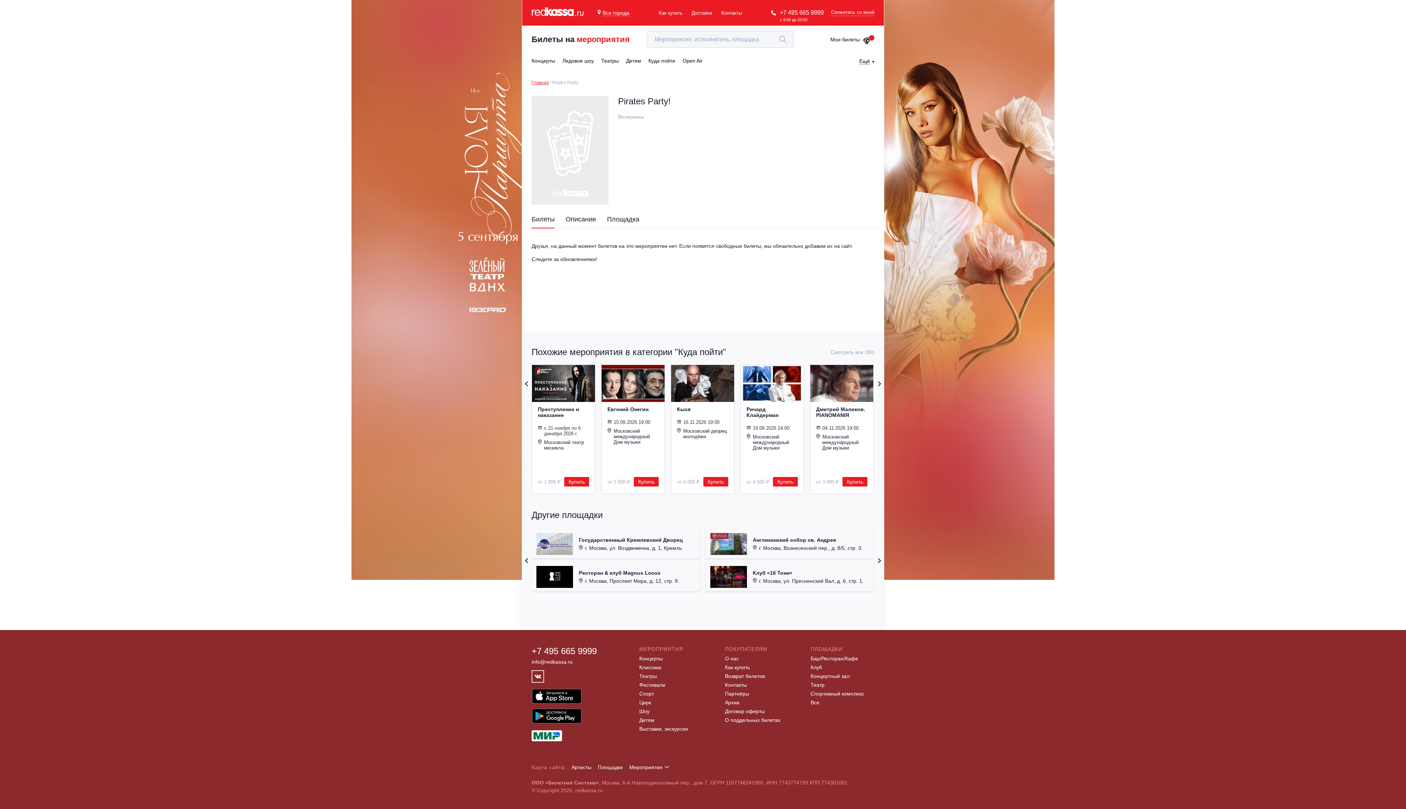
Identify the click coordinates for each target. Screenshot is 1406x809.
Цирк (645, 702)
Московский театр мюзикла (564, 445)
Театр (818, 685)
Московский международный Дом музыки (632, 436)
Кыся (684, 409)
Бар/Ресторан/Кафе (834, 658)
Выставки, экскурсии (663, 729)
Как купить (670, 13)
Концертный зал (830, 676)
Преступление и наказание (558, 412)
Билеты (543, 219)
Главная (540, 82)
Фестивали (652, 685)
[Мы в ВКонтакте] (538, 676)
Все (815, 702)
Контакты (731, 13)
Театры (648, 676)
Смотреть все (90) (852, 352)
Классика (650, 667)
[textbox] (720, 39)
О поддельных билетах (753, 720)
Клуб (816, 667)
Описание (581, 219)
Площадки (610, 767)
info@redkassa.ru (552, 662)
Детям (646, 720)
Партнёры (737, 694)
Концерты (651, 658)
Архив (732, 702)
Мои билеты (845, 39)
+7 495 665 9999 (802, 13)
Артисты (581, 767)
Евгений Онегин (627, 409)
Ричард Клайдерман (762, 412)
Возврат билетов (745, 676)
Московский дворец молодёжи (705, 433)
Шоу (644, 711)
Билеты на (581, 39)
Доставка (702, 13)
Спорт (646, 694)
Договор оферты (745, 711)
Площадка (623, 219)
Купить (577, 482)
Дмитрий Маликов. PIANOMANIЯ (840, 412)
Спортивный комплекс (837, 694)
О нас (732, 658)
